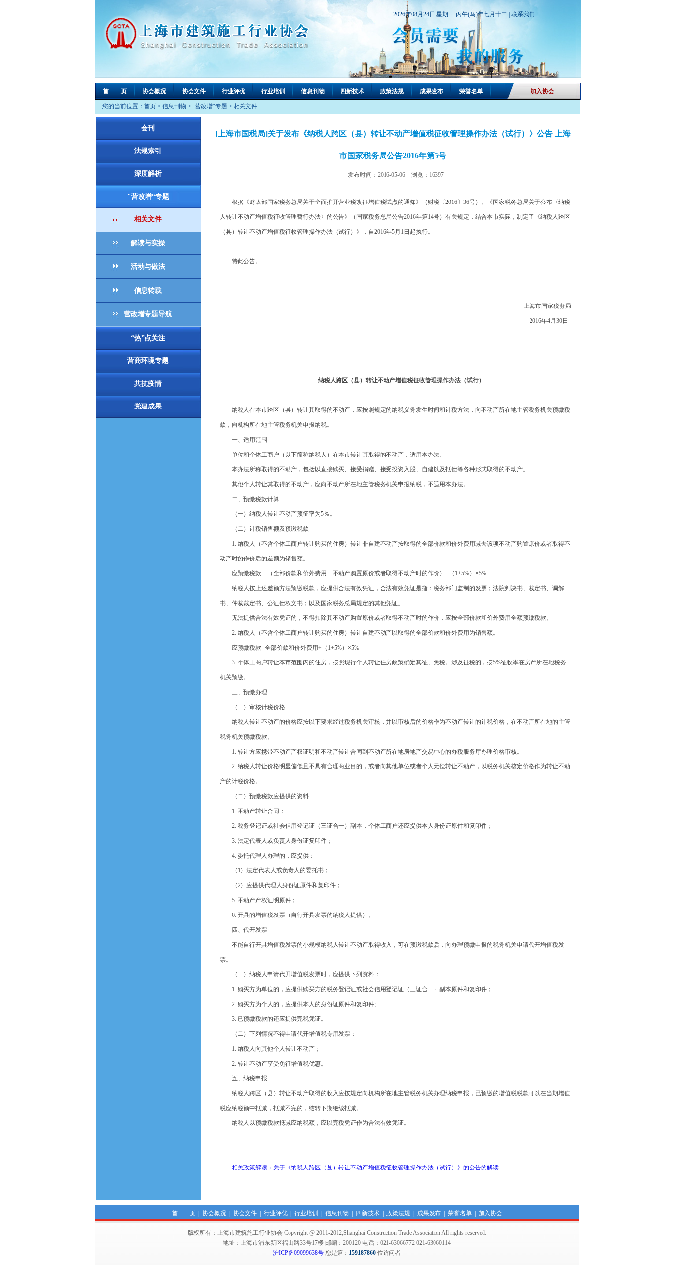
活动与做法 (148, 266)
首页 (150, 106)
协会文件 (194, 91)
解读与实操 (148, 243)
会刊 (148, 128)
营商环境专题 (148, 360)
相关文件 (245, 106)
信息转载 (148, 290)
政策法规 (392, 91)
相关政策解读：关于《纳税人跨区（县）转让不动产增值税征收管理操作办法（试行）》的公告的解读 (359, 1167)
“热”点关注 (148, 338)
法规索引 (148, 150)
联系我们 (523, 14)
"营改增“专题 (210, 106)
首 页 (115, 91)
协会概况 (154, 91)
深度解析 (148, 173)
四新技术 (352, 91)
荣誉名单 (471, 91)
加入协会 (542, 91)
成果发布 (431, 91)
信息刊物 (313, 91)
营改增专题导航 (148, 314)
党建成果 (148, 406)
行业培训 (273, 91)
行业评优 (233, 91)
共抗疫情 (148, 383)
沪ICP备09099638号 (298, 1252)
